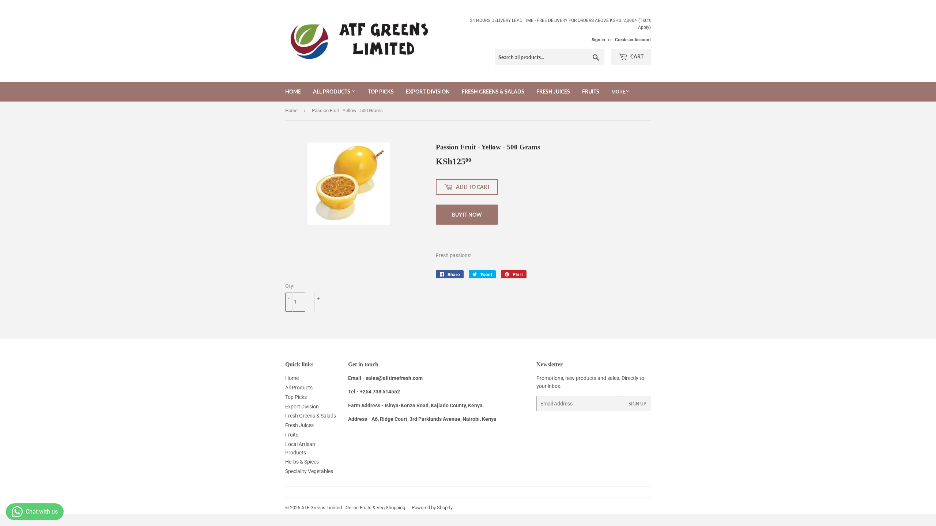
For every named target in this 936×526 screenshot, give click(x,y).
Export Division (428, 91)
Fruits (590, 91)
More (618, 92)
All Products (332, 91)
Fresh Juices (553, 91)
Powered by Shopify (432, 507)
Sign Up (637, 404)
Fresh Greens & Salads (493, 91)
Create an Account (633, 39)
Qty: (289, 286)
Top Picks (381, 91)
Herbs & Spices (302, 462)
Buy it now (467, 214)
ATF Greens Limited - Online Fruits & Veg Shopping (353, 507)
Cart (636, 56)
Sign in (598, 39)
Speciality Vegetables (309, 471)
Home (293, 91)
